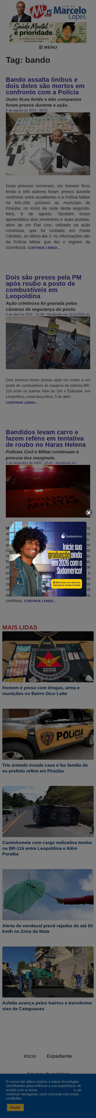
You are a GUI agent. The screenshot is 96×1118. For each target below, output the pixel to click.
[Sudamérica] (48, 559)
